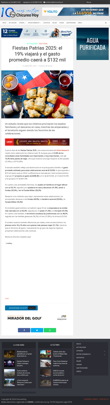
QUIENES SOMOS (91, 399)
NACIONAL (43, 43)
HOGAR (61, 23)
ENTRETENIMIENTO (34, 23)
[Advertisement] (92, 66)
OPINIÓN (21, 23)
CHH (7, 298)
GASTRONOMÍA (71, 23)
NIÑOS (80, 23)
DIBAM (30, 402)
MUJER (55, 23)
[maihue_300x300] (92, 44)
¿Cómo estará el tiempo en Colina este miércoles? (24, 382)
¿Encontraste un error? (21, 308)
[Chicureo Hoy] (20, 12)
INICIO (4, 23)
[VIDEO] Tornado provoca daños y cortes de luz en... (59, 373)
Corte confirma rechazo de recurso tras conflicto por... (23, 373)
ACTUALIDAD (13, 23)
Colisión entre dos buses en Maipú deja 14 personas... (60, 354)
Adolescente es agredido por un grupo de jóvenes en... (24, 354)
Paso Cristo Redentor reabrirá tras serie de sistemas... (60, 363)
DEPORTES (47, 23)
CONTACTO (104, 399)
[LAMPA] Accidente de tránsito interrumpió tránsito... (60, 382)
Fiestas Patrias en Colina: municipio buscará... (23, 363)
